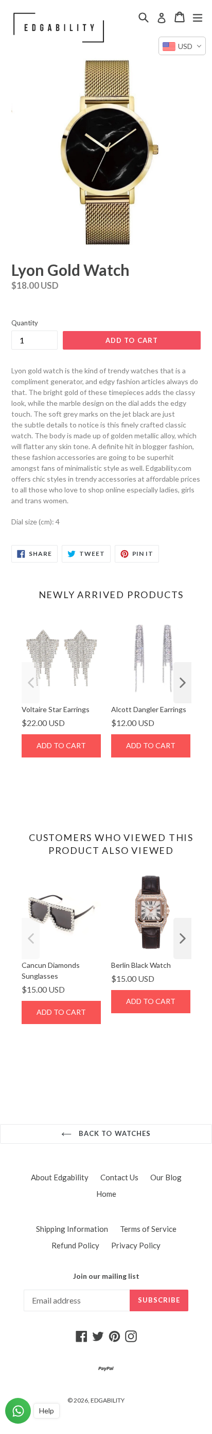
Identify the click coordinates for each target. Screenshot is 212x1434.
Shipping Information (72, 1228)
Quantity (24, 323)
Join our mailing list (106, 1276)
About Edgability (60, 1177)
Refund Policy (75, 1245)
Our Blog (166, 1177)
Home (106, 1193)
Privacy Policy (136, 1245)
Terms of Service (148, 1228)
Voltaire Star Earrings (56, 709)
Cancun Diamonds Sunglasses (51, 970)
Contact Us (119, 1177)
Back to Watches (114, 1133)
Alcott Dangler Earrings (148, 709)
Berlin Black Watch (141, 965)
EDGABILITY (108, 1400)
